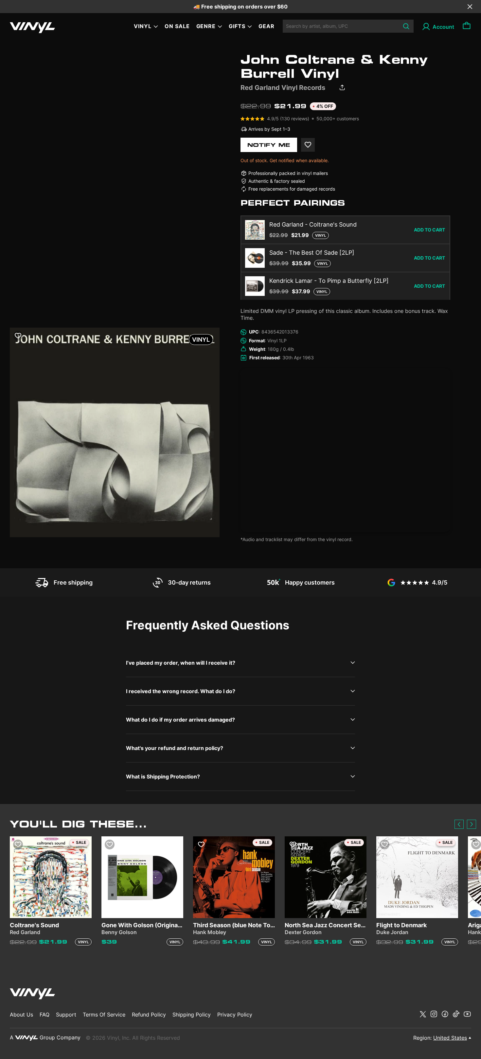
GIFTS (237, 26)
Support (66, 1014)
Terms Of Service (104, 1014)
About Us (21, 1014)
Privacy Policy (234, 1014)
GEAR (266, 26)
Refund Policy (149, 1014)
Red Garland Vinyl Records (282, 88)
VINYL (142, 26)
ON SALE (177, 26)
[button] (459, 824)
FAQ (44, 1014)
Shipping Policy (191, 1014)
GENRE (206, 26)
